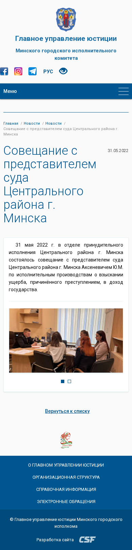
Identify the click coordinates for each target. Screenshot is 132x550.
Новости (32, 123)
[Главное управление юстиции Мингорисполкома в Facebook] (4, 71)
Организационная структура (66, 477)
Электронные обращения (66, 501)
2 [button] (69, 381)
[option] (66, 340)
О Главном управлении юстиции (66, 465)
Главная (10, 123)
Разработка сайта (55, 539)
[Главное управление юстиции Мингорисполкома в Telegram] (32, 71)
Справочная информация (66, 489)
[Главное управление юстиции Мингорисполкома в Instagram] (18, 71)
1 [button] (62, 381)
